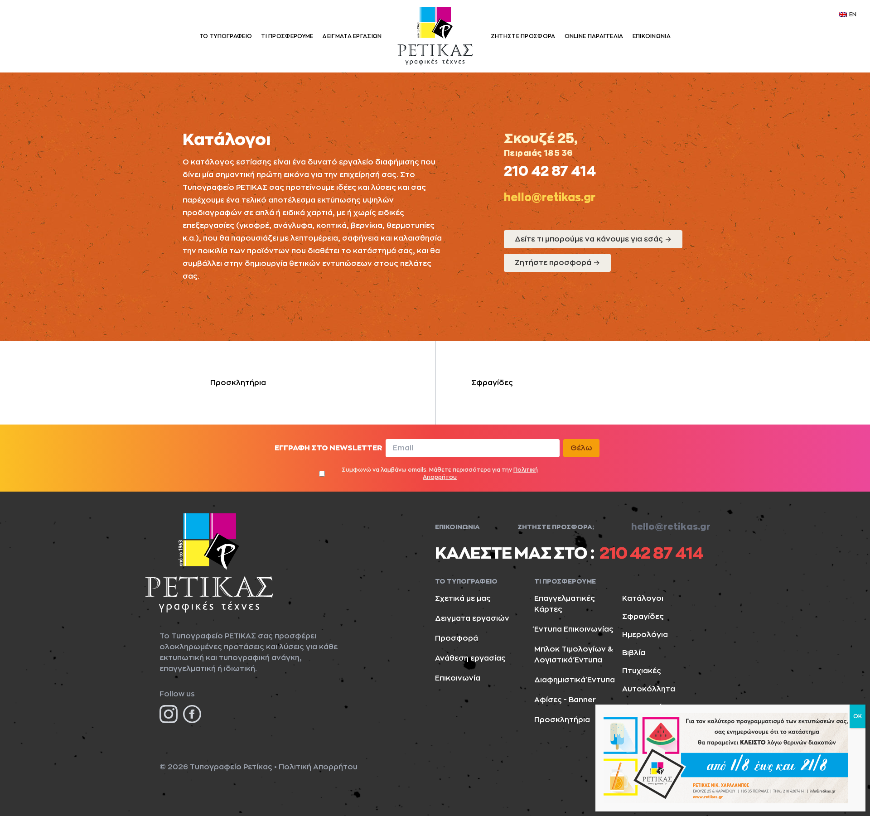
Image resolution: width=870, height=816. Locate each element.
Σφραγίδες (492, 382)
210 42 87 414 (550, 171)
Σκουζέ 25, (542, 138)
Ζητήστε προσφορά (557, 262)
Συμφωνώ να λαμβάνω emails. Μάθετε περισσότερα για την (440, 473)
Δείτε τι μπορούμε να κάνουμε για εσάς (593, 239)
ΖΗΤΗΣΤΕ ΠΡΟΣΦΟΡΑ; (555, 527)
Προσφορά (456, 638)
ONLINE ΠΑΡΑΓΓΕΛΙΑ (594, 36)
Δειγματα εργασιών (472, 618)
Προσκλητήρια (238, 382)
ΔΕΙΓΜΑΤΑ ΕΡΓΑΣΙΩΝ (352, 36)
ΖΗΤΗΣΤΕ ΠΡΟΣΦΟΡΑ (523, 36)
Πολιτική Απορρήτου (318, 767)
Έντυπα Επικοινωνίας (574, 629)
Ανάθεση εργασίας (470, 658)
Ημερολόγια (645, 634)
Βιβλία (633, 653)
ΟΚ (857, 716)
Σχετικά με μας (463, 598)
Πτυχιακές (641, 671)
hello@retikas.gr (549, 197)
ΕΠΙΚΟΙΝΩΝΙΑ (652, 36)
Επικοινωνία (457, 678)
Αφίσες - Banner (565, 700)
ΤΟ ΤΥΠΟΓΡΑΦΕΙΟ (225, 36)
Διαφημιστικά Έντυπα (574, 680)
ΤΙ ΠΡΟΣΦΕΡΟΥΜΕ (287, 36)
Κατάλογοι (642, 598)
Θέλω (581, 448)
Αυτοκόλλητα (648, 689)
